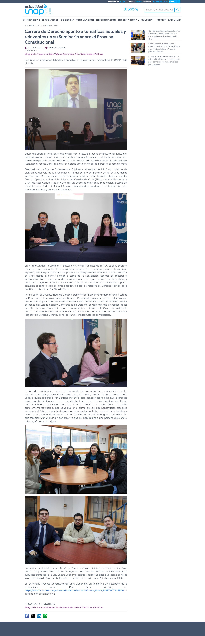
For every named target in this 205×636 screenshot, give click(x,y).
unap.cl (28, 25)
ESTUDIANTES (50, 20)
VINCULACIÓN (85, 20)
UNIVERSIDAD (31, 20)
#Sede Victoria (54, 54)
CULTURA (147, 20)
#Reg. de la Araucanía (36, 54)
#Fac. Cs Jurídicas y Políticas (88, 54)
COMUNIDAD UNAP (169, 20)
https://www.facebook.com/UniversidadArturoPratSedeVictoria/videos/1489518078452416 (74, 590)
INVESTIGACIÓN (106, 20)
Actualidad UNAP (40, 25)
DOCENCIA (67, 20)
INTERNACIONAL (128, 20)
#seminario (68, 54)
